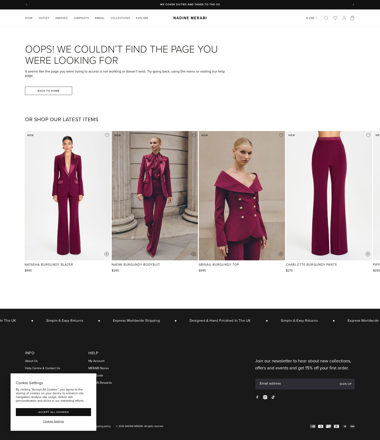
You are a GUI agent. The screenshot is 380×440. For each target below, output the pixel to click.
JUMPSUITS (81, 18)
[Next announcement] (353, 4)
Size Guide (95, 376)
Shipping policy (101, 426)
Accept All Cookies (53, 412)
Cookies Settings (53, 422)
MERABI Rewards (100, 383)
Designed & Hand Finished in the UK (214, 320)
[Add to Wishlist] (107, 135)
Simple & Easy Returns (58, 320)
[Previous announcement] (26, 4)
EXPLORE (142, 18)
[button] (30, 18)
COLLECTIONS (120, 18)
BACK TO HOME (49, 91)
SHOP (29, 18)
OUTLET (44, 18)
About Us (31, 361)
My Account (96, 361)
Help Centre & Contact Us (42, 368)
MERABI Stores (98, 368)
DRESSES (61, 18)
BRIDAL (100, 18)
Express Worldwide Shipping (130, 320)
